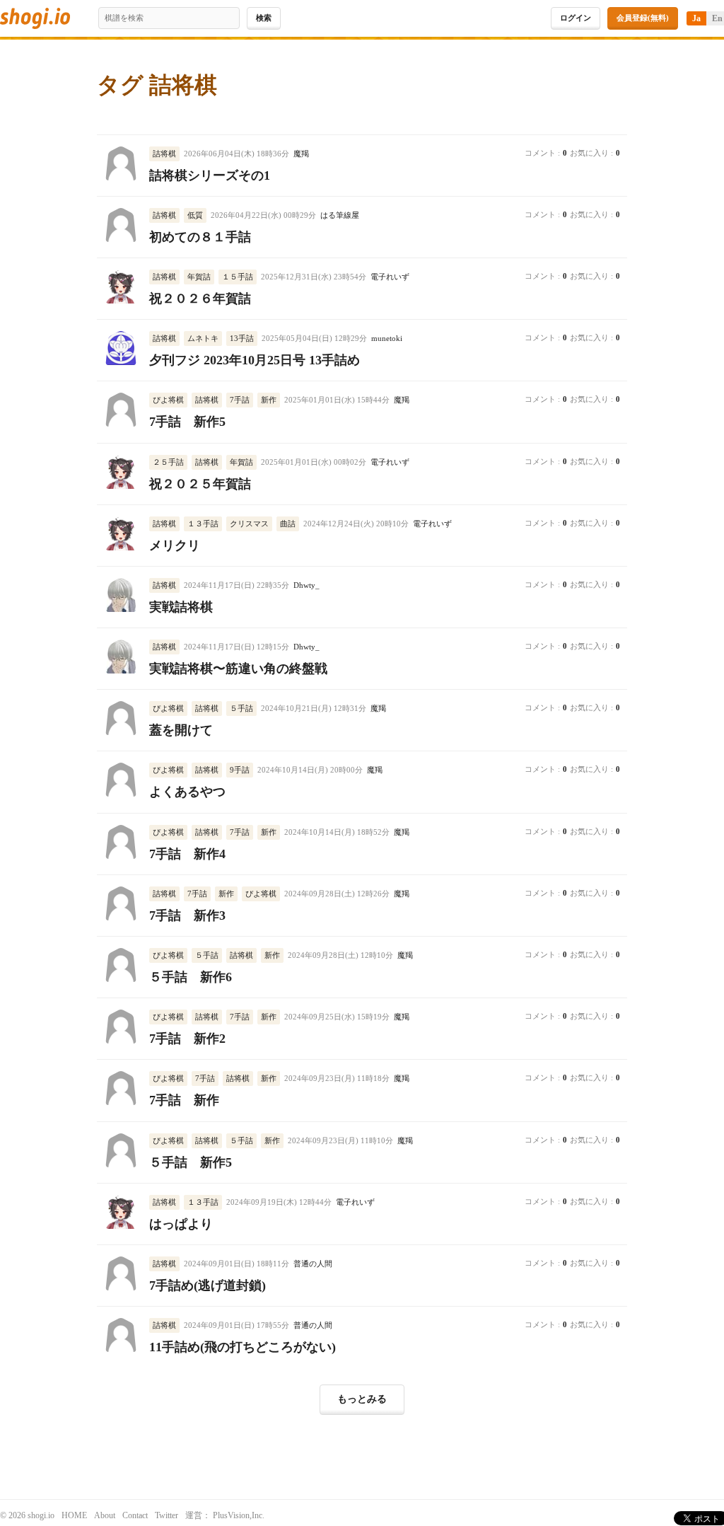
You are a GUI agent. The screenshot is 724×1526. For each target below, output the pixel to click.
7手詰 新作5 (187, 422)
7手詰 (240, 399)
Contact (135, 1515)
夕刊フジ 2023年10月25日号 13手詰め (254, 360)
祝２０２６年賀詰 (200, 298)
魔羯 (301, 154)
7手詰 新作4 (187, 854)
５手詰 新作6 (190, 977)
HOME (74, 1515)
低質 (195, 215)
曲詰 (288, 523)
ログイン (575, 17)
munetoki (386, 338)
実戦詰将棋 (181, 607)
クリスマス (249, 523)
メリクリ (174, 545)
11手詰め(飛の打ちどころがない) (242, 1347)
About (104, 1515)
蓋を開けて (181, 730)
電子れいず (389, 277)
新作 (268, 399)
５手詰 (241, 708)
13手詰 (242, 338)
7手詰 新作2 (187, 1038)
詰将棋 (164, 153)
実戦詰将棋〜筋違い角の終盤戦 (238, 668)
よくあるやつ (187, 792)
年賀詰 (199, 276)
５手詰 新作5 (190, 1162)
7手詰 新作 (184, 1100)
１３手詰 (202, 523)
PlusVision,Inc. (238, 1515)
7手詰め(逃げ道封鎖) (207, 1285)
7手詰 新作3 (187, 915)
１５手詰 (237, 276)
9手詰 (240, 769)
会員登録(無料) (643, 17)
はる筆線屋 (339, 215)
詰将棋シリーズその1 (209, 175)
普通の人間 (312, 1264)
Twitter (166, 1515)
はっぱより (181, 1224)
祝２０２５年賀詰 (200, 484)
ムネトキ (202, 338)
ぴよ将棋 (168, 399)
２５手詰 (168, 462)
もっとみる (362, 1399)
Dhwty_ (306, 585)
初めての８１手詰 (200, 237)
